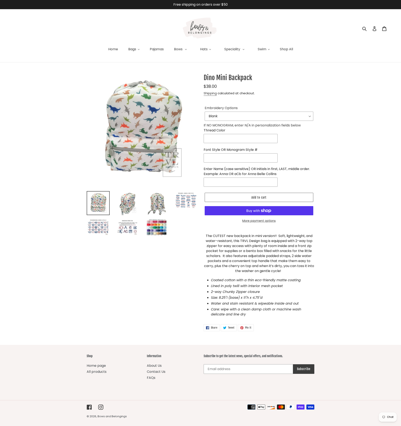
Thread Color (214, 130)
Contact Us (156, 371)
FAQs (151, 377)
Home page (96, 365)
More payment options (259, 221)
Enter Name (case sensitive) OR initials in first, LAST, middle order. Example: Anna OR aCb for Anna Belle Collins (257, 171)
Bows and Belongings (112, 416)
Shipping (210, 93)
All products (97, 371)
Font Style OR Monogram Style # (231, 149)
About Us (154, 365)
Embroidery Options (221, 108)
